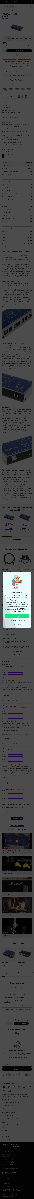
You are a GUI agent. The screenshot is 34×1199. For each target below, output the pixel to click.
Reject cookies (12, 620)
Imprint (13, 624)
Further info (22, 620)
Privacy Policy (19, 624)
